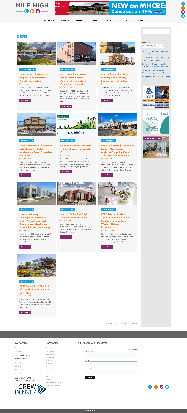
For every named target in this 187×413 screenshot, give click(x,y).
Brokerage (65, 69)
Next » (134, 323)
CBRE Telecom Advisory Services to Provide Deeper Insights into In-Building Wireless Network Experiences (116, 221)
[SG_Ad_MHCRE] (156, 122)
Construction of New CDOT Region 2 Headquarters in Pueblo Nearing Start (34, 78)
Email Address (90, 369)
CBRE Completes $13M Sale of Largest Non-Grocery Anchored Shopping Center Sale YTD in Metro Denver (117, 150)
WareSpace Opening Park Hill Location (156, 77)
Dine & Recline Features (53, 382)
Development (50, 354)
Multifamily (49, 370)
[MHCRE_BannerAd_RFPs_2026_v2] (110, 8)
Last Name (89, 360)
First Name (89, 352)
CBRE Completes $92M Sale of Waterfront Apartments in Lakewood (34, 289)
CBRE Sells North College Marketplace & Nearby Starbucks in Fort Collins (114, 78)
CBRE (33, 69)
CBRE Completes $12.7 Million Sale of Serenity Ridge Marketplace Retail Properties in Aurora (35, 150)
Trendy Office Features (53, 385)
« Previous (108, 323)
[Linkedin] (183, 16)
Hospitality (49, 367)
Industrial (49, 360)
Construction (50, 351)
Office (48, 373)
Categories (146, 42)
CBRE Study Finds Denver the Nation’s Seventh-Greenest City (76, 149)
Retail (48, 376)
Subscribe (139, 20)
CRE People (50, 379)
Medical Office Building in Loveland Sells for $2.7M (74, 216)
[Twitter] (183, 12)
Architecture (25, 69)
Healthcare (49, 364)
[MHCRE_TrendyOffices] (156, 147)
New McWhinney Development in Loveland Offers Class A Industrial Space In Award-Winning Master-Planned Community (34, 221)
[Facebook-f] (183, 8)
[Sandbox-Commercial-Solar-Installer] (156, 97)
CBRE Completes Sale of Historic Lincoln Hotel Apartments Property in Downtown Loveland (73, 79)
